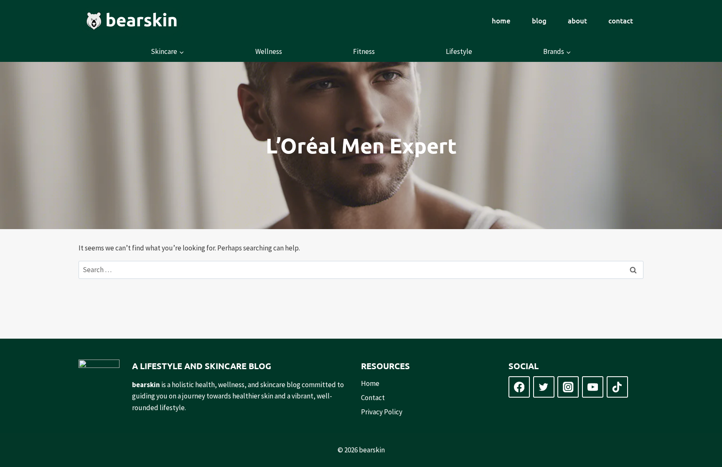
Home (370, 383)
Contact (373, 397)
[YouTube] (592, 387)
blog (539, 21)
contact (620, 21)
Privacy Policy (381, 411)
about (577, 21)
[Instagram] (568, 387)
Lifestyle (459, 51)
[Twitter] (543, 387)
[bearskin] (131, 21)
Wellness (268, 51)
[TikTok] (617, 387)
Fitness (364, 51)
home (501, 21)
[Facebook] (519, 387)
